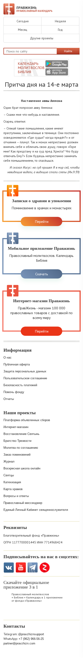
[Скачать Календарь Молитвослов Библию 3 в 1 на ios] (56, 71)
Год (60, 30)
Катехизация (12, 482)
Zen (44, 567)
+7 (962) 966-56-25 (31, 639)
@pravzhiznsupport (31, 634)
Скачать (41, 274)
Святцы (8, 475)
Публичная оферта (16, 364)
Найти (68, 51)
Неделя (60, 21)
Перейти (41, 221)
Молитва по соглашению (20, 447)
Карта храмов (13, 489)
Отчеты (8, 399)
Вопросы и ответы (16, 496)
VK (8, 567)
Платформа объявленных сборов (26, 420)
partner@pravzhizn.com (19, 643)
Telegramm (32, 567)
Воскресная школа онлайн (21, 468)
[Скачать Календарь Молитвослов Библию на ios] (9, 612)
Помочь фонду (13, 392)
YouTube (20, 567)
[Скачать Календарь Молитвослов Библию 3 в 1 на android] (56, 63)
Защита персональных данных (24, 371)
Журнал (9, 461)
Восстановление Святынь (21, 434)
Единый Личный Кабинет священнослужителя (35, 509)
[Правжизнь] (27, 8)
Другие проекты (41, 38)
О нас (7, 357)
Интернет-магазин (15, 427)
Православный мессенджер (22, 503)
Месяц (22, 30)
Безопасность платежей (20, 385)
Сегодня (23, 21)
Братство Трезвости (17, 440)
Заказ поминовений (16, 454)
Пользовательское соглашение (25, 378)
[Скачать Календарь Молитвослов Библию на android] (21, 612)
